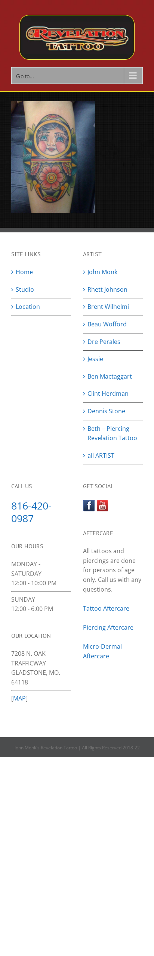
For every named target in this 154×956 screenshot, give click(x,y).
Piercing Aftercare (109, 627)
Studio (25, 289)
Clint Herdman (108, 393)
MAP (19, 698)
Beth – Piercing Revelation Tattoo (112, 433)
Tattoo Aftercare (106, 608)
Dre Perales (103, 342)
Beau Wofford (107, 324)
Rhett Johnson (107, 289)
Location (28, 307)
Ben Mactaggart (109, 376)
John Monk (102, 272)
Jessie (95, 359)
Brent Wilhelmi (108, 307)
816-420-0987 (31, 512)
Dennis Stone (106, 411)
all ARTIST (100, 455)
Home (24, 272)
